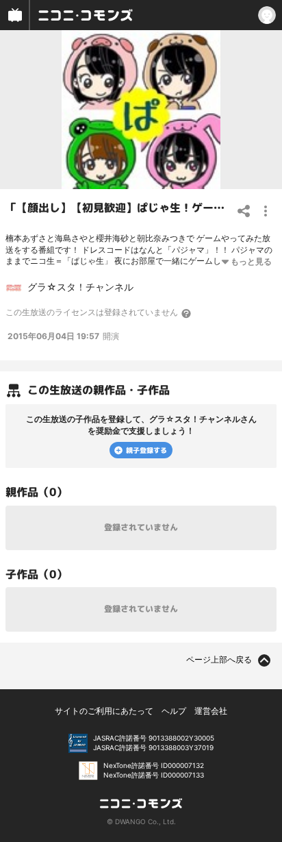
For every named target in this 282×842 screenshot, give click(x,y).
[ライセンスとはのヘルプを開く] (187, 313)
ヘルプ (174, 711)
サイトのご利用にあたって (104, 711)
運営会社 (210, 711)
